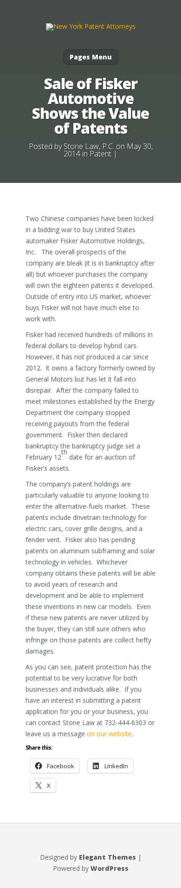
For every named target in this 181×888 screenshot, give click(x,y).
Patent (100, 154)
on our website (109, 733)
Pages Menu (91, 56)
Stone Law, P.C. (89, 146)
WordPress (109, 868)
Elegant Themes (107, 857)
